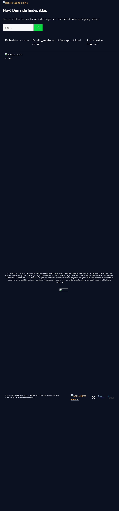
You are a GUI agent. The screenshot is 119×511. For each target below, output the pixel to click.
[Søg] (38, 27)
